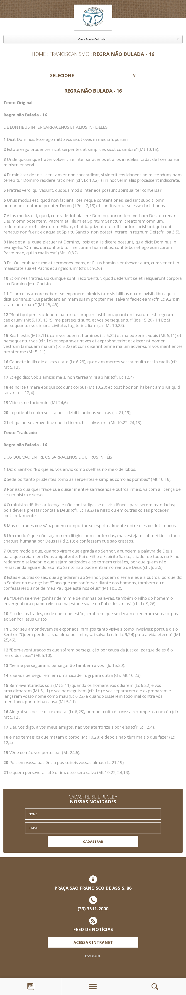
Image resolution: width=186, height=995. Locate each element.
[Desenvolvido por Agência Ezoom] (93, 956)
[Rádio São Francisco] (93, 18)
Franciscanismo (69, 53)
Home (39, 53)
